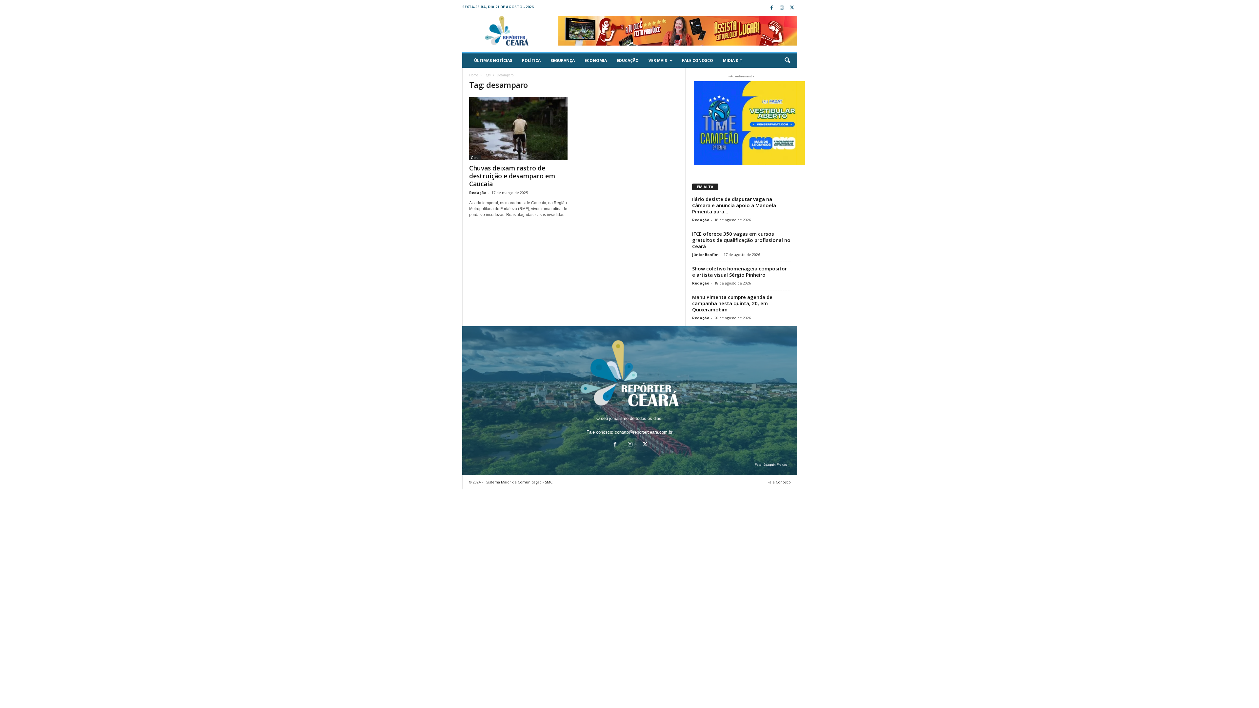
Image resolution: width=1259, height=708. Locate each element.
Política (531, 60)
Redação (477, 192)
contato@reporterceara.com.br (643, 432)
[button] (787, 60)
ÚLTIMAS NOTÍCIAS (493, 60)
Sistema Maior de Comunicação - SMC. (519, 482)
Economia (596, 60)
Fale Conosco (697, 60)
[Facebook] (772, 8)
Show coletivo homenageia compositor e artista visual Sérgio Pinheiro (739, 271)
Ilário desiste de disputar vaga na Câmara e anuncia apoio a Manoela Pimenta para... (734, 205)
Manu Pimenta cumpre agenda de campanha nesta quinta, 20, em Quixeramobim (732, 303)
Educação (628, 60)
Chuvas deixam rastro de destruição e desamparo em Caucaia (512, 176)
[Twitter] (792, 8)
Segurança (562, 60)
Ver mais (658, 60)
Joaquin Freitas (775, 464)
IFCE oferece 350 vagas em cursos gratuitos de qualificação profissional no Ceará (741, 239)
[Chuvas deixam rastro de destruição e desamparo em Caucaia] (518, 128)
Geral (475, 157)
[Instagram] (782, 8)
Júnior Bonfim (705, 254)
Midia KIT (732, 60)
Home (473, 75)
